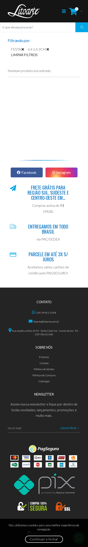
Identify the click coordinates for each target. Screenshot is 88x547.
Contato (44, 363)
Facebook (28, 172)
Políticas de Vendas (44, 369)
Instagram (63, 172)
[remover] (25, 49)
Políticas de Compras (44, 375)
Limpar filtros (24, 55)
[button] (74, 11)
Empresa (44, 357)
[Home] (24, 11)
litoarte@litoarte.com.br (46, 321)
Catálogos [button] (44, 381)
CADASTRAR (68, 428)
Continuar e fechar (44, 539)
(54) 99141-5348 (46, 312)
